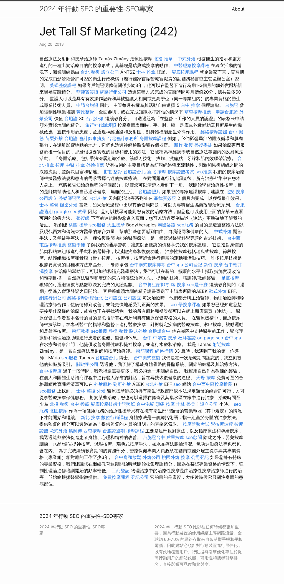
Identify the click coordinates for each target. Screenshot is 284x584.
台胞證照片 (149, 191)
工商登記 (121, 470)
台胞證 (231, 105)
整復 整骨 (118, 331)
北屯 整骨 (112, 171)
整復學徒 (203, 145)
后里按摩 (175, 437)
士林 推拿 (146, 72)
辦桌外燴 (69, 205)
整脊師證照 (70, 198)
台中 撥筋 (79, 404)
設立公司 (110, 72)
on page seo (210, 337)
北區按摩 (58, 411)
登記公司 (140, 477)
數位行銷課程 (114, 417)
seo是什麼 (197, 284)
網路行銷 (164, 351)
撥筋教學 (81, 331)
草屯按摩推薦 (197, 112)
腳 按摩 (178, 284)
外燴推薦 (95, 165)
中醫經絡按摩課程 (191, 65)
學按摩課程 (189, 304)
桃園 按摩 (78, 225)
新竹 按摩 (213, 264)
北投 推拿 (163, 58)
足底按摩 (230, 278)
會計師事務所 (92, 138)
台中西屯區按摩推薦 (212, 384)
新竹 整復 (183, 145)
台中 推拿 (190, 105)
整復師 (83, 218)
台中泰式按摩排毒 (147, 264)
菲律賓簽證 (87, 92)
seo (173, 304)
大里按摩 (116, 225)
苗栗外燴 (54, 138)
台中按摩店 (50, 371)
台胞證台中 (159, 331)
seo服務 (97, 225)
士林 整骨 (49, 205)
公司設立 (48, 198)
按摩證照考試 (181, 171)
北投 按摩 (235, 191)
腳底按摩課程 (185, 72)
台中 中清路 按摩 (160, 337)
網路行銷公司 (113, 92)
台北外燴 (95, 118)
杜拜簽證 (187, 337)
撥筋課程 (145, 351)
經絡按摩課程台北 (85, 298)
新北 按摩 (156, 171)
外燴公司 (151, 457)
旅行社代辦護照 (100, 125)
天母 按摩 (205, 377)
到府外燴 (122, 384)
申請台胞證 (87, 105)
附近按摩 (221, 344)
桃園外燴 (170, 457)
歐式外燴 (218, 291)
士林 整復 (85, 391)
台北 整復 (90, 72)
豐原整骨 (85, 112)
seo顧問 (194, 437)
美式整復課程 (63, 85)
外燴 (101, 391)
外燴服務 (103, 384)
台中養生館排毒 (153, 284)
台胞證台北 (134, 171)
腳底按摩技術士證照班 (113, 404)
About (238, 9)
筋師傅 (75, 430)
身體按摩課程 (153, 138)
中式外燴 (187, 58)
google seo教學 (70, 211)
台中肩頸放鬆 (128, 457)
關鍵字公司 (87, 364)
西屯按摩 (92, 430)
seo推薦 (204, 171)
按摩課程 (135, 430)
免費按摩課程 (116, 477)
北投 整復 (59, 404)
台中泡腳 (145, 404)
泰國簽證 (167, 225)
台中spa (175, 264)
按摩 (59, 165)
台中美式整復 (147, 357)
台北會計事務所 (122, 138)
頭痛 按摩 (165, 404)
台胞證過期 (114, 430)
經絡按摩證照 (214, 132)
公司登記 (193, 264)
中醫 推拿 (75, 165)
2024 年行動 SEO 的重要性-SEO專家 (96, 8)
